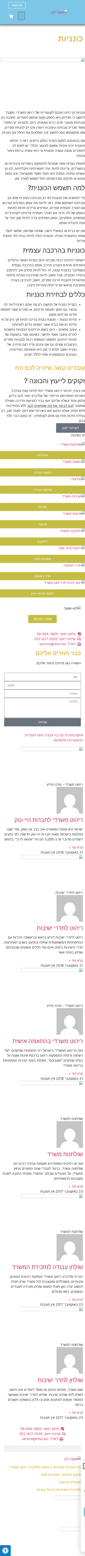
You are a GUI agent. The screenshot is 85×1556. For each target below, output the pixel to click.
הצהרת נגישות (70, 1482)
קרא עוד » (76, 847)
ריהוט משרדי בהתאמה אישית (48, 1041)
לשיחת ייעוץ (70, 428)
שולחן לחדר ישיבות (60, 1380)
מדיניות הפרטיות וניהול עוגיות (59, 1489)
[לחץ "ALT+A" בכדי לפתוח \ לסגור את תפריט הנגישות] (5, 1550)
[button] (21, 16)
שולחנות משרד (65, 1154)
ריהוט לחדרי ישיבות (60, 927)
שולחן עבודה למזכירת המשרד (47, 1266)
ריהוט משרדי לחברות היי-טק (48, 819)
